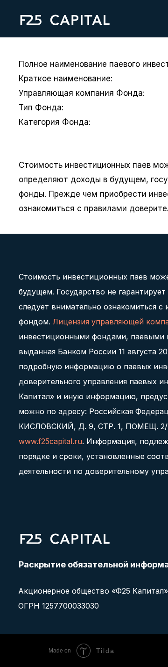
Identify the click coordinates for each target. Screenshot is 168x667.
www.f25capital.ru (50, 441)
